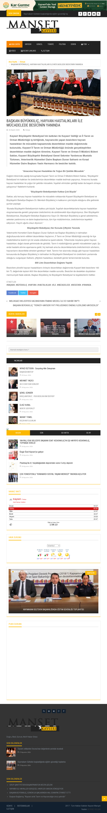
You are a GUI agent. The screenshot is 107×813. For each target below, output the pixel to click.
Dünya (73, 44)
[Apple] (54, 711)
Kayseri (28, 44)
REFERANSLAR (23, 806)
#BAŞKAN (11, 285)
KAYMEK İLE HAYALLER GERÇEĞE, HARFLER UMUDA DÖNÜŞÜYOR (36, 789)
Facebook (12, 293)
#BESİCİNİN (76, 285)
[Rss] (44, 711)
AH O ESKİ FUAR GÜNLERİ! (29, 384)
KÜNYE (9, 806)
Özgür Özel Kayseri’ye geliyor (32, 452)
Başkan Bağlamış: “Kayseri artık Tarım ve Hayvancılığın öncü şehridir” (37, 797)
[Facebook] (64, 711)
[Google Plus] (59, 711)
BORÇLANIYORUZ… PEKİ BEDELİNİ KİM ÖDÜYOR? (37, 396)
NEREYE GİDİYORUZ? (27, 408)
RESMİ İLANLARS (29, 51)
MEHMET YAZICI (27, 380)
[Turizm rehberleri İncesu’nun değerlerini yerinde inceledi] (11, 752)
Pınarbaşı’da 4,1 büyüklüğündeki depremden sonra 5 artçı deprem (46, 463)
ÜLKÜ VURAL (25, 405)
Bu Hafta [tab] (65, 433)
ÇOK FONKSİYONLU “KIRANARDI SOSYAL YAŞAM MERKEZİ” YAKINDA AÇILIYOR (53, 474)
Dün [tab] (41, 433)
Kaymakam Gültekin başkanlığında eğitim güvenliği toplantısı (48, 14)
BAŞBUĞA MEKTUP (26, 372)
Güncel (39, 44)
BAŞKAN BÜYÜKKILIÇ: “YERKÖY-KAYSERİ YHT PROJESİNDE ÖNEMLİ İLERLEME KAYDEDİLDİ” (56, 305)
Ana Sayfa (15, 44)
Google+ (33, 293)
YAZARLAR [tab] (18, 361)
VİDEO (13, 51)
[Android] (49, 711)
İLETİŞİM (46, 51)
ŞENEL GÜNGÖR (26, 393)
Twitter (23, 293)
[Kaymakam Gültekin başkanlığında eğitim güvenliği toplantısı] (11, 765)
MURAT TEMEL (26, 417)
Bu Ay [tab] (89, 433)
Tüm (85, 44)
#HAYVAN (32, 285)
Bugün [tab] (18, 433)
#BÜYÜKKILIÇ (21, 285)
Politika (62, 44)
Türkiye (51, 44)
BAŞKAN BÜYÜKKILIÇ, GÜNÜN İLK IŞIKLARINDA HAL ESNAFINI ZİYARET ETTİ (40, 793)
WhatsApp (45, 293)
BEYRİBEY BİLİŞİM (94, 809)
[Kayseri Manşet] (53, 27)
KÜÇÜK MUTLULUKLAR (28, 421)
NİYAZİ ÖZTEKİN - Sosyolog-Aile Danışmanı (37, 368)
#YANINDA (86, 285)
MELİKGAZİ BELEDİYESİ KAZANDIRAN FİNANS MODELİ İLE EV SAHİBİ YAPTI (44, 301)
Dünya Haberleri (16, 314)
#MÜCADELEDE (63, 285)
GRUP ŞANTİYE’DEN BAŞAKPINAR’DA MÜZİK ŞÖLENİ (30, 785)
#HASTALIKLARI (44, 285)
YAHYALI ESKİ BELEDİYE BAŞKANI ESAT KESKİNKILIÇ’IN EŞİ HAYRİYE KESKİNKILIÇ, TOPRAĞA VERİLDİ (55, 441)
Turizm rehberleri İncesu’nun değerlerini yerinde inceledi (40, 749)
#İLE (54, 285)
